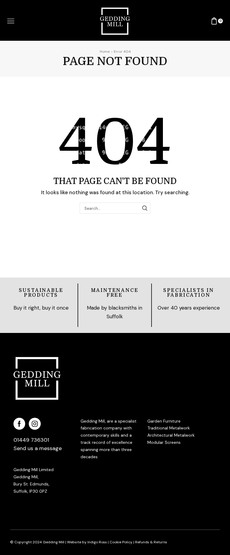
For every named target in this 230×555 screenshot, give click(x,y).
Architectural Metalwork (171, 435)
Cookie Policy (121, 542)
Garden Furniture (164, 421)
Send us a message (37, 448)
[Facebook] (19, 424)
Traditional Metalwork (168, 428)
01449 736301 (31, 440)
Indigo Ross (97, 542)
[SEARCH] (144, 208)
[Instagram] (35, 424)
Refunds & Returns (151, 542)
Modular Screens (164, 442)
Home (105, 51)
